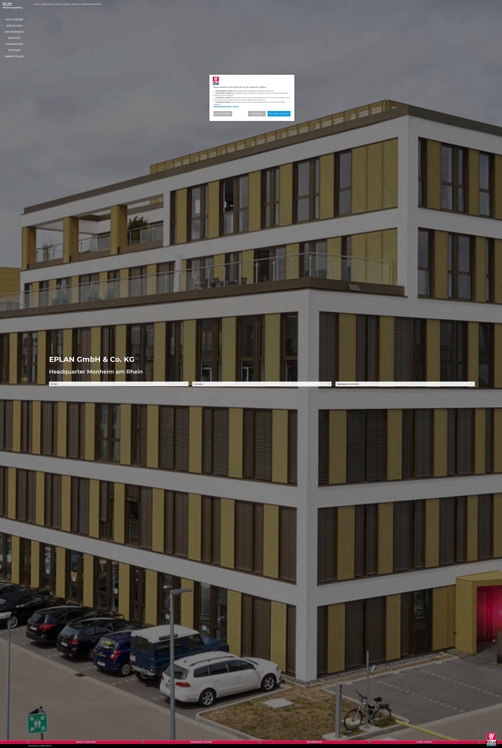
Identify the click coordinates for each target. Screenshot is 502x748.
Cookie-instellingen (223, 113)
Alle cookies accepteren (279, 113)
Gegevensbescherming (222, 106)
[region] (251, 98)
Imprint (236, 106)
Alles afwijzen (257, 113)
